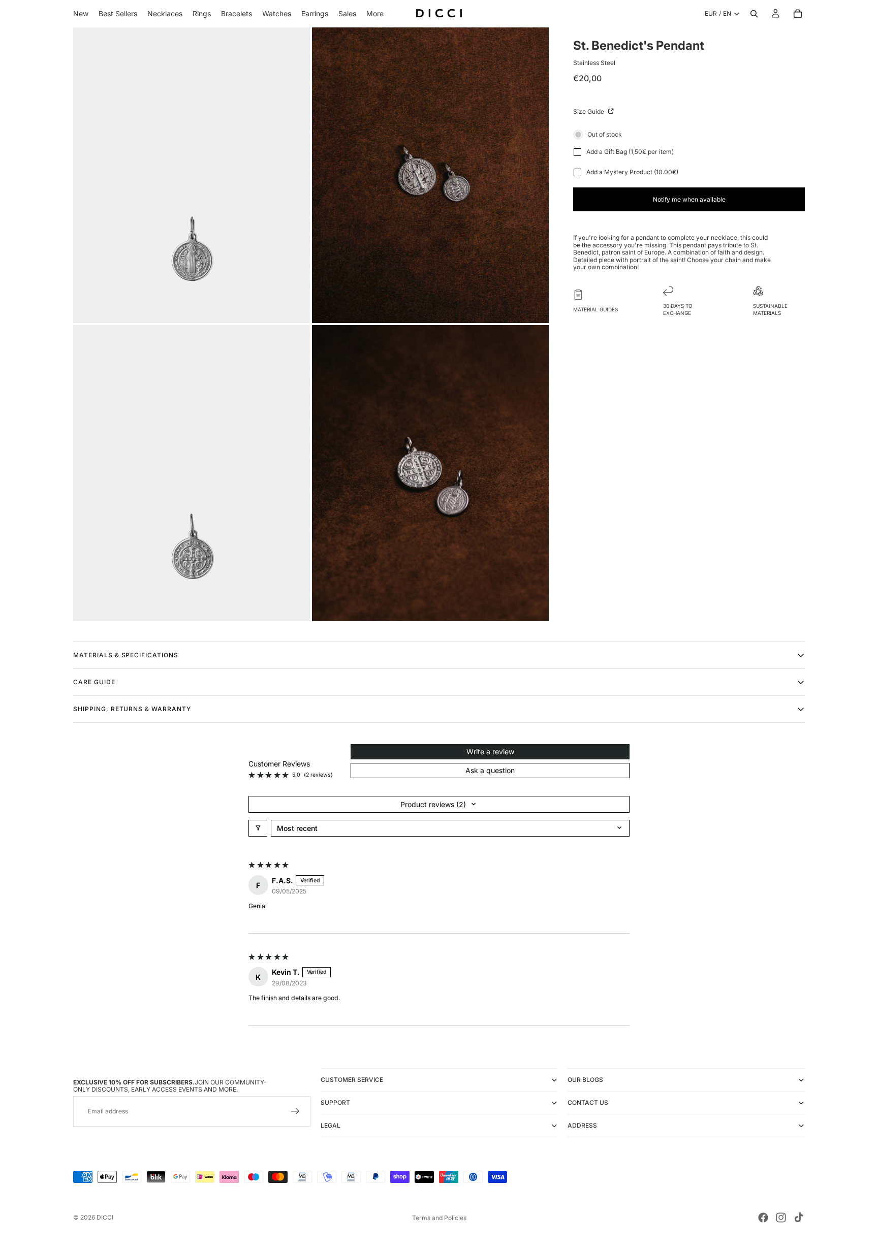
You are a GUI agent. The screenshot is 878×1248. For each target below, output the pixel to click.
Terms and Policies (439, 1218)
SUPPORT (335, 1102)
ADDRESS (582, 1125)
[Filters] (257, 828)
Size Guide (589, 111)
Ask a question (490, 770)
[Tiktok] (799, 1217)
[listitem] (375, 13)
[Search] (754, 14)
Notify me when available (689, 199)
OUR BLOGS (585, 1079)
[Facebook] (763, 1217)
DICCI (105, 1217)
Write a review (490, 751)
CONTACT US (588, 1102)
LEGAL (330, 1125)
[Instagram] (781, 1217)
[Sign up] (295, 1111)
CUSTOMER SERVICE (352, 1079)
